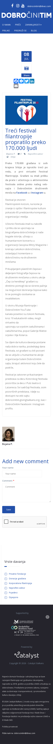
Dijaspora (13, 597)
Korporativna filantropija (20, 583)
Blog (34, 30)
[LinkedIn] (32, 80)
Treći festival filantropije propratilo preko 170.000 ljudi (25, 139)
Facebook (21, 192)
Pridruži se (20, 30)
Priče (18, 24)
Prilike (6, 30)
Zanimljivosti (32, 24)
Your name (7, 467)
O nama (6, 24)
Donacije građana (17, 578)
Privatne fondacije (17, 573)
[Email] (16, 85)
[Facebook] (16, 80)
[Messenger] (21, 80)
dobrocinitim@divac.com (39, 6)
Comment (8, 480)
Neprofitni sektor (35, 154)
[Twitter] (26, 80)
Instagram (37, 192)
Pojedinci (13, 592)
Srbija (12, 156)
